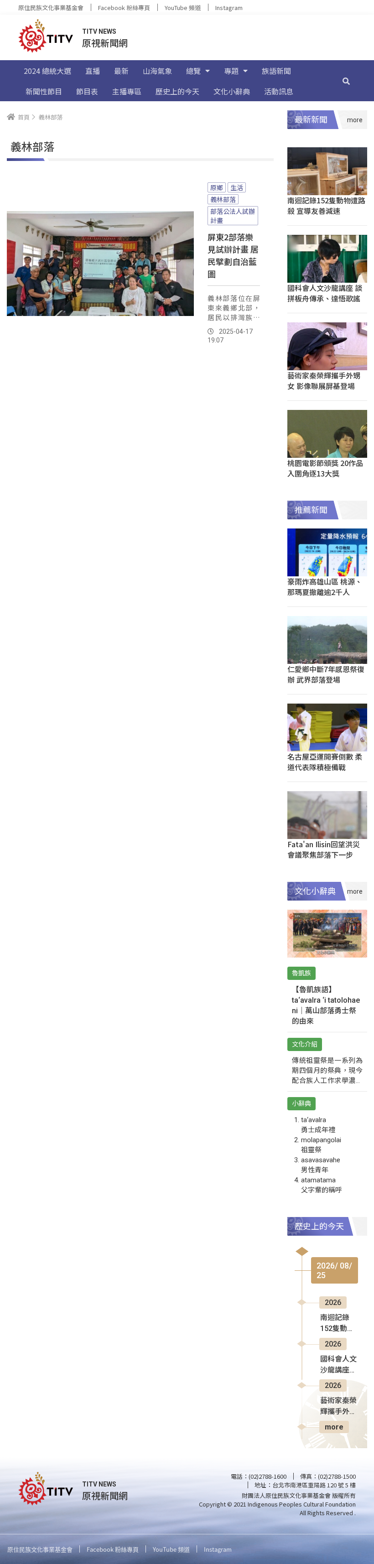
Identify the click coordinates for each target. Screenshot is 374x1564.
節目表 (87, 91)
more (334, 1427)
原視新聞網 (105, 42)
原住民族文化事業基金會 (50, 7)
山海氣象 (157, 70)
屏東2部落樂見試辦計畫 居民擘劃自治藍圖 (233, 255)
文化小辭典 (231, 91)
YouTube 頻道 (183, 7)
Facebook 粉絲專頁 (124, 7)
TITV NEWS (99, 31)
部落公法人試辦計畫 (232, 216)
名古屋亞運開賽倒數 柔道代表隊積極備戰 (324, 761)
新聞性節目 (44, 91)
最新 (121, 70)
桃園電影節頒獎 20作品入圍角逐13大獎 (325, 468)
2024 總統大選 (47, 70)
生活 (236, 187)
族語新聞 (276, 70)
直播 (92, 70)
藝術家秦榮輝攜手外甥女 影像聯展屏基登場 (323, 380)
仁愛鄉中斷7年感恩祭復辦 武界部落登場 (325, 674)
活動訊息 (278, 91)
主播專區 (126, 91)
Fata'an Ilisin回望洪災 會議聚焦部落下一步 (323, 849)
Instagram (229, 7)
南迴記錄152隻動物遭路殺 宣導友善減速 (326, 205)
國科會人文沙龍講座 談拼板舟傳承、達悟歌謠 (324, 293)
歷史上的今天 (177, 91)
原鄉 (216, 187)
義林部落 (223, 199)
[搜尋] (346, 80)
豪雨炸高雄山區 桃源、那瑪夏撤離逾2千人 (324, 586)
